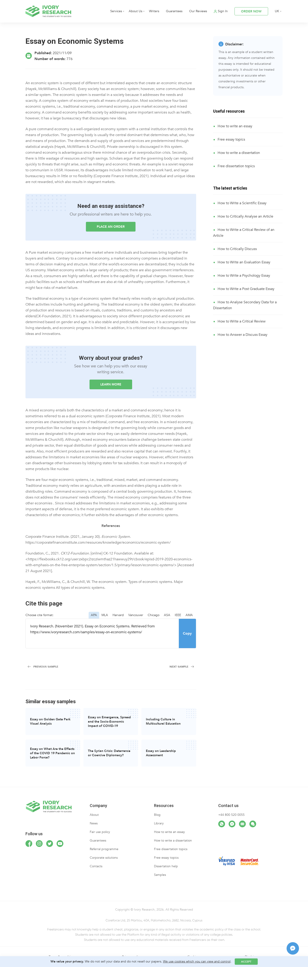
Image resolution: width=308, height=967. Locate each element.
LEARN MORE (110, 384)
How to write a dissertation (239, 152)
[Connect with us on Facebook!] (28, 843)
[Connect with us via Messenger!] (232, 824)
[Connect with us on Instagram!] (39, 843)
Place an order (111, 227)
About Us (135, 11)
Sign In (223, 11)
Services (116, 11)
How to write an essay (235, 126)
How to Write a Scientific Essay (242, 203)
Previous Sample (45, 666)
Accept (246, 961)
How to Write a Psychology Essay (244, 275)
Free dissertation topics (236, 166)
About (94, 815)
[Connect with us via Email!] (242, 824)
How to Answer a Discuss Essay (242, 334)
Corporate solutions (104, 858)
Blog (157, 815)
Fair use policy (100, 832)
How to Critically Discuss (237, 248)
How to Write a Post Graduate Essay (246, 288)
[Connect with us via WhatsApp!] (221, 824)
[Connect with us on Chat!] (252, 824)
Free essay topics (231, 139)
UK (277, 11)
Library (159, 823)
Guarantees (174, 11)
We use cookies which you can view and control (196, 961)
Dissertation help (166, 866)
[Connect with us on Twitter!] (49, 843)
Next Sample (179, 666)
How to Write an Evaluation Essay (244, 262)
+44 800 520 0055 (231, 815)
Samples (160, 875)
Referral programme (104, 849)
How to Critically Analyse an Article (245, 216)
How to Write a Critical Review (242, 321)
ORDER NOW (251, 11)
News (94, 823)
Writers (154, 11)
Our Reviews (198, 11)
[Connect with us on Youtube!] (60, 843)
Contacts (96, 866)
